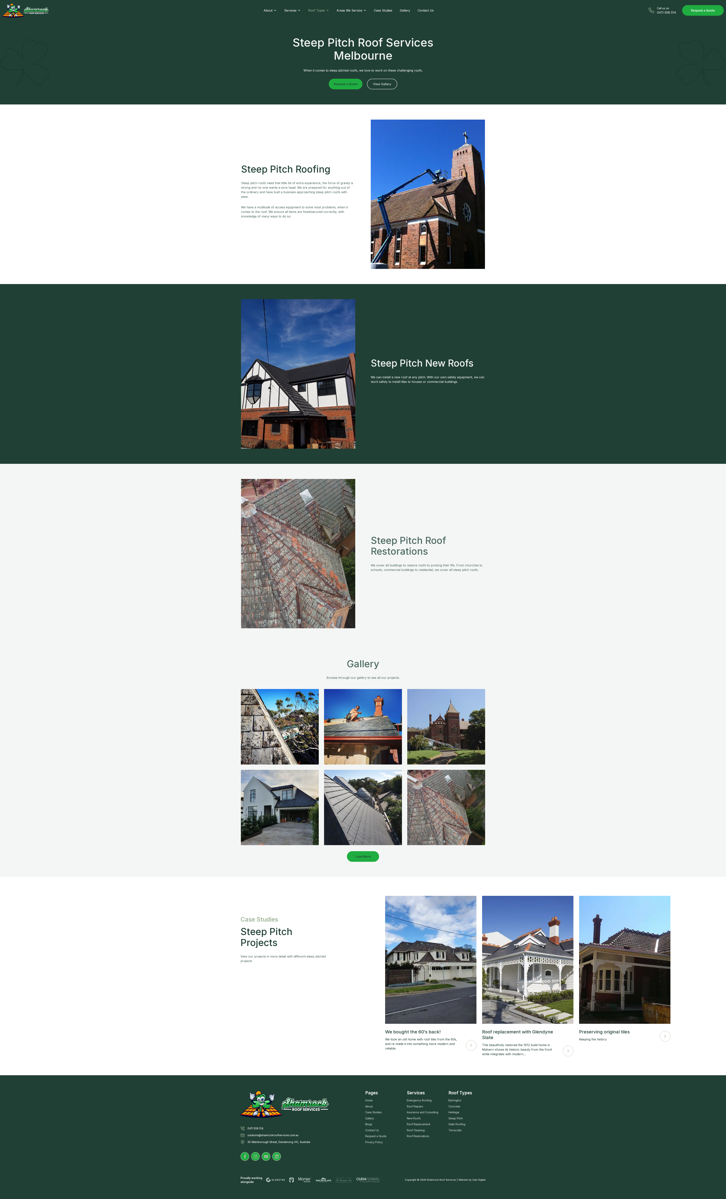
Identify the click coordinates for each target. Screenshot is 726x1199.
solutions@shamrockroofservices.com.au (273, 1135)
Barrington (454, 1100)
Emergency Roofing (419, 1100)
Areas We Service (349, 10)
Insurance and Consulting (422, 1112)
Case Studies (383, 10)
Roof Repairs (415, 1106)
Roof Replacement (418, 1124)
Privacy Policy (374, 1142)
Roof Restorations (418, 1136)
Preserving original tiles (604, 1032)
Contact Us (426, 10)
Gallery (405, 10)
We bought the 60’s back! (413, 1032)
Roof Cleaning (416, 1130)
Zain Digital (479, 1179)
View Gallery (382, 84)
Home (369, 1100)
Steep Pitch (455, 1118)
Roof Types (316, 10)
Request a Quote (703, 10)
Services (290, 10)
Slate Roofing (456, 1124)
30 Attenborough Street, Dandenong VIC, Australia (278, 1142)
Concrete (454, 1106)
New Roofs (414, 1118)
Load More (363, 856)
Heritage (453, 1112)
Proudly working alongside (251, 1179)
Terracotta (455, 1130)
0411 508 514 (255, 1128)
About (268, 10)
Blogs (368, 1124)
